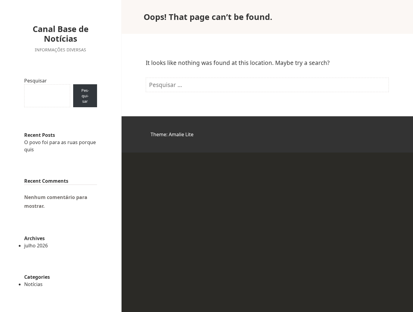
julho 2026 (36, 245)
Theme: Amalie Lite (172, 134)
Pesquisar (35, 80)
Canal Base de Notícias (61, 33)
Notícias (33, 284)
